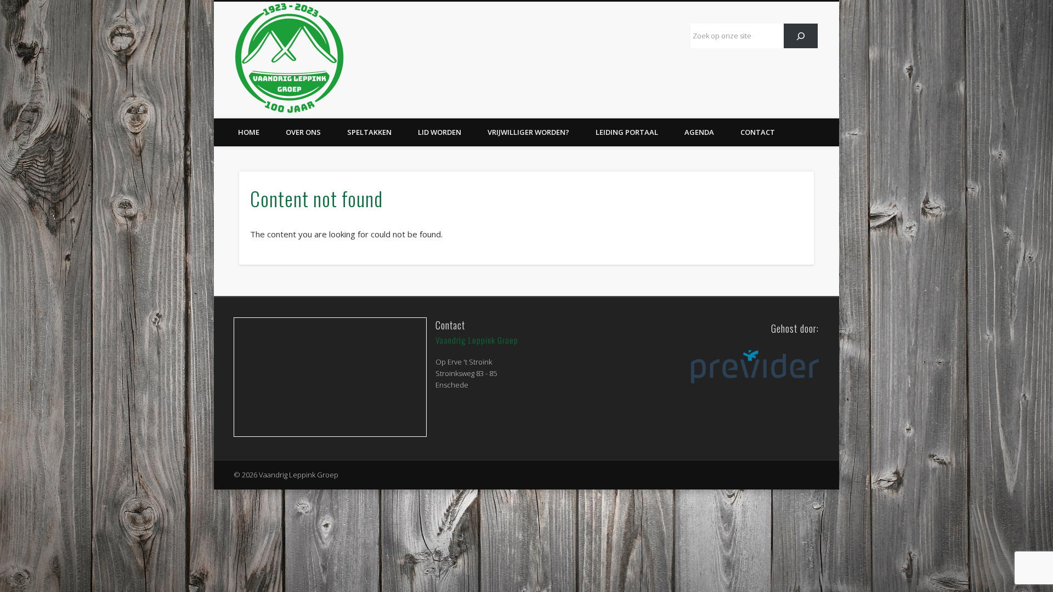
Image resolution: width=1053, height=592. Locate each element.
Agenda (699, 132)
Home (248, 132)
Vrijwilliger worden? (528, 132)
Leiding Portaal (627, 132)
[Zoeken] (801, 36)
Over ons (303, 132)
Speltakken (369, 132)
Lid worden (439, 132)
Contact (757, 132)
